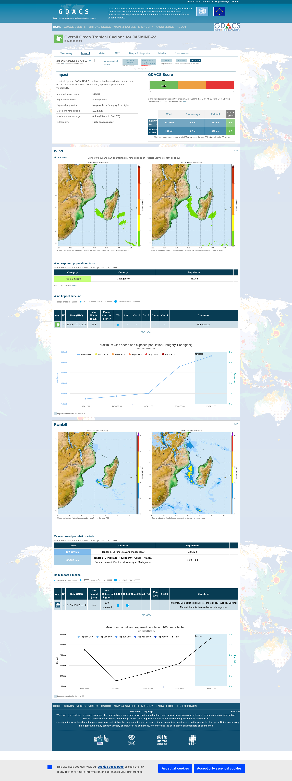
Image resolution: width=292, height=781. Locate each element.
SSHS (74, 286)
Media (162, 53)
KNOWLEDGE (165, 26)
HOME (57, 26)
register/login (222, 1)
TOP (236, 150)
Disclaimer (135, 711)
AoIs (92, 263)
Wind (169, 114)
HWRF (181, 60)
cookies (235, 711)
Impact (85, 53)
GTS (117, 53)
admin (235, 1)
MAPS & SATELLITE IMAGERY (133, 26)
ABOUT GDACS (187, 706)
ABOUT (181, 26)
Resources (182, 53)
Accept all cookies (175, 768)
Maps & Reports (139, 53)
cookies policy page (111, 766)
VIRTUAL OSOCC (99, 26)
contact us (208, 1)
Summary (66, 53)
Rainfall (215, 114)
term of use (193, 1)
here (185, 102)
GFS (167, 60)
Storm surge (193, 114)
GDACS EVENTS (75, 26)
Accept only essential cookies (219, 768)
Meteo (102, 53)
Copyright (148, 711)
